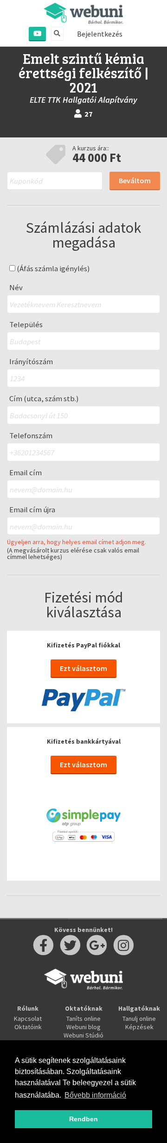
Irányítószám (31, 362)
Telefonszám (30, 436)
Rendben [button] (83, 1119)
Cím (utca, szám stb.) (44, 399)
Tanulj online (139, 1018)
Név (16, 288)
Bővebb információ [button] (95, 1095)
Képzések (139, 1027)
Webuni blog (83, 1027)
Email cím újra (32, 510)
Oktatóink (28, 1027)
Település (26, 325)
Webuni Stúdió (83, 1035)
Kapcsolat (28, 1018)
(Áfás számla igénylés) (52, 269)
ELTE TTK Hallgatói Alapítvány (83, 99)
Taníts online (83, 1018)
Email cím (25, 473)
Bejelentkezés (99, 33)
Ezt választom (83, 668)
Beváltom (135, 180)
